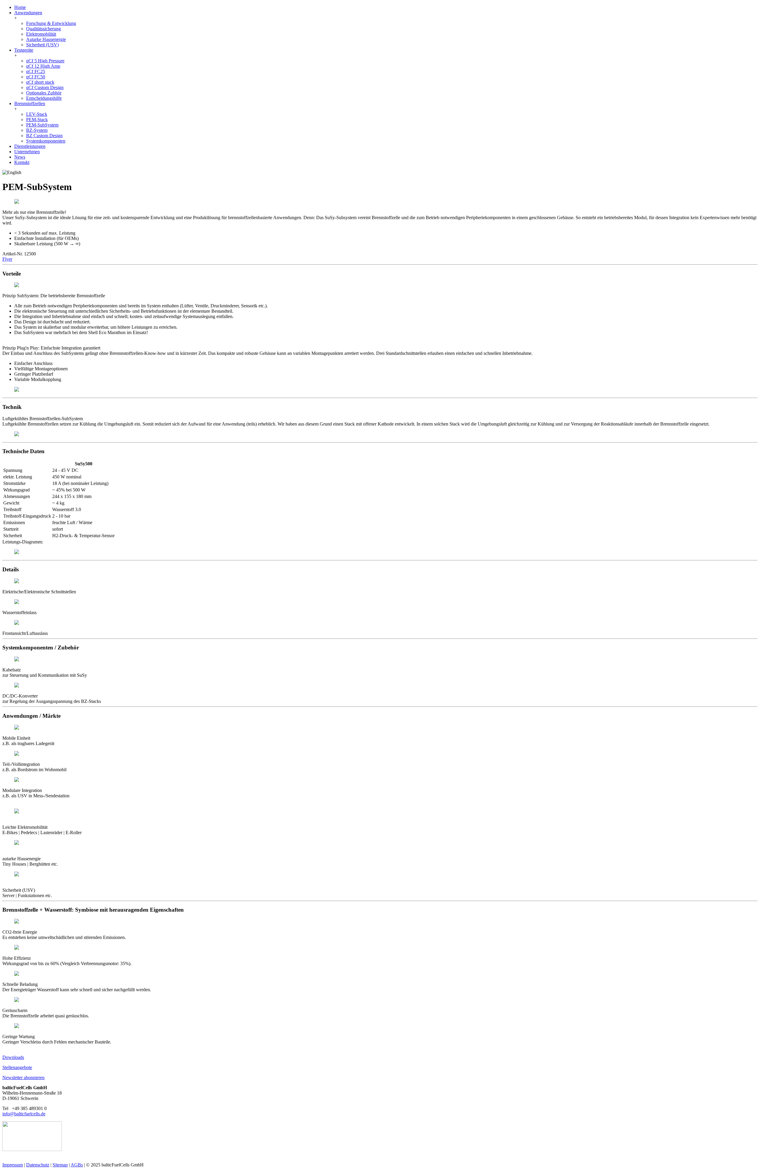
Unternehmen (27, 151)
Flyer (7, 259)
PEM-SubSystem (42, 124)
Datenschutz (37, 1164)
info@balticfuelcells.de (23, 1113)
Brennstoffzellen (29, 103)
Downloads (13, 1057)
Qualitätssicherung (43, 28)
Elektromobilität (41, 34)
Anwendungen (28, 12)
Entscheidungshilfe (44, 98)
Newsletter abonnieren (23, 1077)
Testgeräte (23, 50)
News (19, 156)
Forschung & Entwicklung (51, 23)
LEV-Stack (36, 114)
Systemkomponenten (45, 140)
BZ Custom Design (44, 135)
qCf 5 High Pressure (45, 60)
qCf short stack (40, 82)
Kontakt (21, 162)
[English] (11, 172)
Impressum (12, 1164)
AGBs (77, 1164)
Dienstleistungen (29, 146)
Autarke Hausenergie (46, 39)
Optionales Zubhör (43, 92)
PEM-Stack (37, 119)
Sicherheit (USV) (42, 44)
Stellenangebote (17, 1067)
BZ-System (37, 130)
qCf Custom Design (45, 87)
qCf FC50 (35, 76)
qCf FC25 (35, 71)
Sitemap (60, 1164)
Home (20, 7)
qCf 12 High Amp (43, 66)
